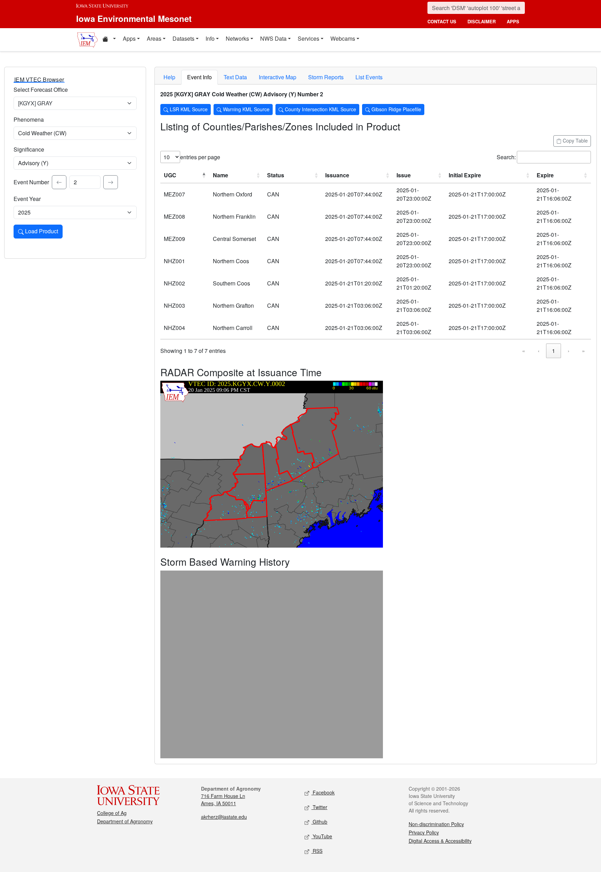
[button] (109, 39)
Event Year (27, 199)
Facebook (323, 792)
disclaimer (481, 21)
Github (319, 821)
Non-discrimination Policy (436, 824)
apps (513, 21)
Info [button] (210, 38)
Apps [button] (129, 38)
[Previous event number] (59, 182)
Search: (506, 157)
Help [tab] (169, 77)
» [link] (583, 351)
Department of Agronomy (125, 821)
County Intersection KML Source (319, 109)
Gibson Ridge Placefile (395, 109)
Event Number (31, 182)
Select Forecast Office (41, 90)
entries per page (200, 157)
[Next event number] (110, 182)
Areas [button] (154, 38)
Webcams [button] (342, 38)
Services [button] (308, 38)
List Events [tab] (369, 77)
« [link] (523, 351)
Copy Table (574, 140)
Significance (29, 149)
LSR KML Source (188, 109)
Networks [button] (237, 38)
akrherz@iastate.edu (224, 816)
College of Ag (112, 812)
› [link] (568, 351)
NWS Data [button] (273, 38)
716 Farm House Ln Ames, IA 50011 (223, 799)
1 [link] (553, 351)
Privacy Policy (424, 832)
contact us (441, 21)
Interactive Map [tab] (277, 77)
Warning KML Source (246, 109)
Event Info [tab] (199, 77)
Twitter (319, 807)
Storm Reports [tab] (326, 77)
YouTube (321, 836)
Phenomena (29, 119)
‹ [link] (538, 351)
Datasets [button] (183, 38)
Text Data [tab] (235, 77)
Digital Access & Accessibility (440, 840)
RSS (316, 850)
